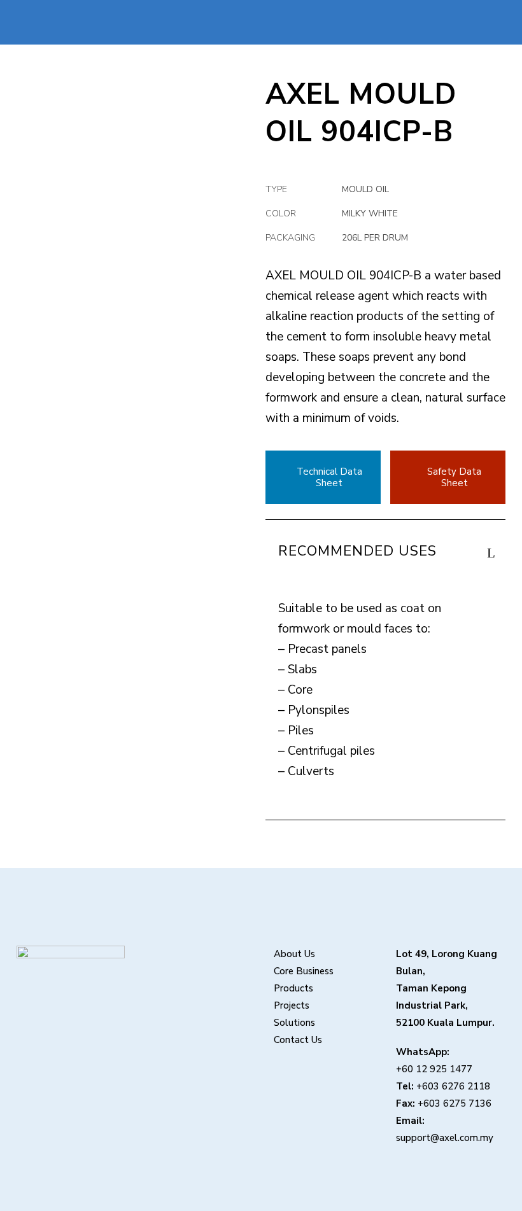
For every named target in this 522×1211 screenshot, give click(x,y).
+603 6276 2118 (453, 1086)
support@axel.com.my (444, 1137)
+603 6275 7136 (454, 1103)
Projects (291, 1005)
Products (293, 988)
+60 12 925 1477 (434, 1069)
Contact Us (298, 1039)
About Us (294, 954)
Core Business (304, 971)
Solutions (294, 1022)
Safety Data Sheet (454, 477)
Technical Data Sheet (329, 477)
